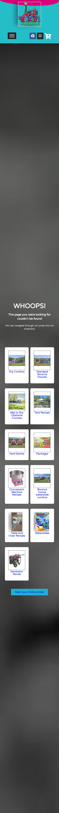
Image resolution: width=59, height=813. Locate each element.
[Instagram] (40, 36)
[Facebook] (33, 36)
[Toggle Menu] (12, 35)
